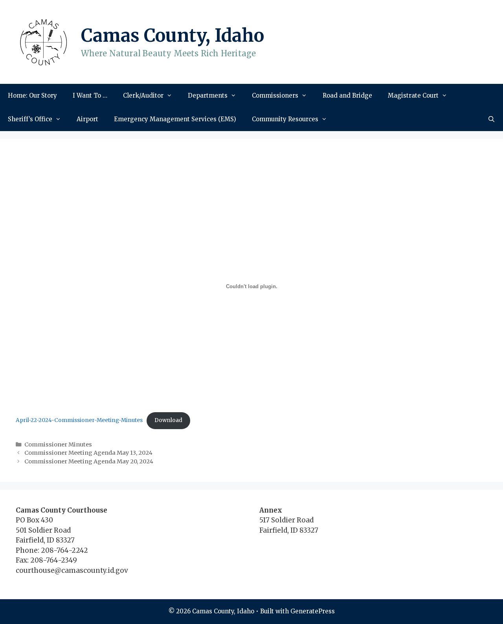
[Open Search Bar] (491, 119)
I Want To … (90, 95)
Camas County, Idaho (172, 35)
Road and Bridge (347, 95)
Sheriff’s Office (30, 119)
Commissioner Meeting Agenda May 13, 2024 (88, 452)
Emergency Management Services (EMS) (175, 119)
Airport (87, 119)
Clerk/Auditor (143, 95)
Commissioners (275, 95)
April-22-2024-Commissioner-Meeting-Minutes (79, 420)
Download (168, 420)
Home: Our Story (32, 95)
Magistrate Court (413, 95)
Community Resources (285, 119)
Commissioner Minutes (58, 444)
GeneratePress (312, 611)
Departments (208, 95)
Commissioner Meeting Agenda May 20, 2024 (88, 461)
